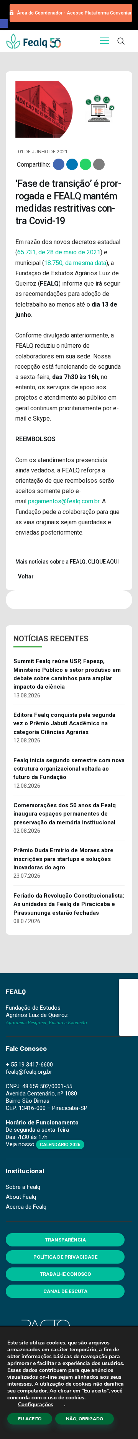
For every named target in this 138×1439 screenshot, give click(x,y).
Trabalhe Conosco (65, 1274)
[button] (4, 23)
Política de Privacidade (65, 1257)
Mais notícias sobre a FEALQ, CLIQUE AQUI (67, 562)
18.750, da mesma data (75, 263)
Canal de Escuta (65, 1291)
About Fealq (21, 1196)
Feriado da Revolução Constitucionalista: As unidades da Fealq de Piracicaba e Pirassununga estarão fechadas (68, 904)
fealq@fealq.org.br (29, 1071)
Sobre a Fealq (23, 1187)
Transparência (65, 1240)
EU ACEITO (29, 1419)
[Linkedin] (128, 1026)
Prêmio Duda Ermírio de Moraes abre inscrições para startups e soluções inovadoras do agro (63, 859)
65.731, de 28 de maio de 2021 (58, 252)
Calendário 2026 (60, 1144)
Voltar (25, 576)
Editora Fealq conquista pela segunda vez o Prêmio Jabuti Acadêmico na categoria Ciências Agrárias (64, 723)
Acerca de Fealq (26, 1206)
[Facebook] (128, 988)
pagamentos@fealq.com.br (63, 501)
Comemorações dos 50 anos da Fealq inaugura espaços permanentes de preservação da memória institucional (64, 814)
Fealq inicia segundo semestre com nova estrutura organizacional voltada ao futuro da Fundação (69, 769)
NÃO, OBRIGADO (84, 1419)
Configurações (35, 1404)
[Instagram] (128, 1007)
